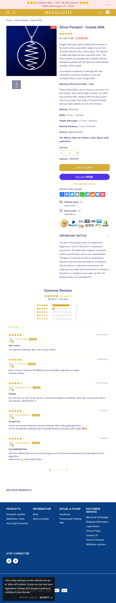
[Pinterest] (15, 560)
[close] (108, 4)
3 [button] (59, 469)
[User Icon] (100, 12)
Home (9, 20)
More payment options (84, 183)
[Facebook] (8, 560)
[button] (65, 33)
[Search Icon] (16, 12)
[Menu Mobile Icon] (8, 12)
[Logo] (58, 12)
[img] (15, 335)
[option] (31, 51)
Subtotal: (63, 159)
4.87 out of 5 (65, 296)
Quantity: (63, 147)
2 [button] (54, 469)
